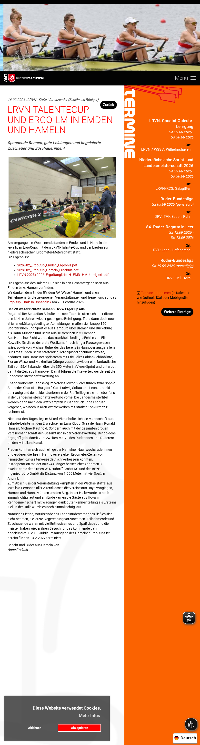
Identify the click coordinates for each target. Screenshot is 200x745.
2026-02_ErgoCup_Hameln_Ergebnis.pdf (48, 270)
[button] (165, 136)
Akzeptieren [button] (79, 728)
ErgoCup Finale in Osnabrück (29, 302)
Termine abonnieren (156, 293)
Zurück (108, 105)
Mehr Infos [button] (89, 715)
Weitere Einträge (177, 312)
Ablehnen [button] (34, 728)
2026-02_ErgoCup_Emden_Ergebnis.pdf (47, 265)
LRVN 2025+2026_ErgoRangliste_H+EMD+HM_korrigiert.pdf (63, 275)
